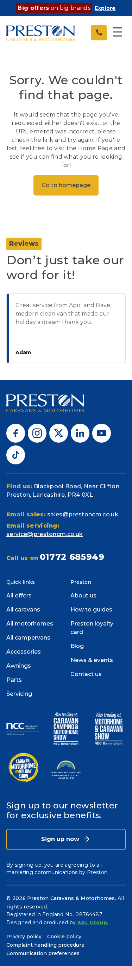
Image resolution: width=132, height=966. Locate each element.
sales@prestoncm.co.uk (82, 514)
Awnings (18, 665)
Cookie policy (64, 936)
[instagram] (37, 432)
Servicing (19, 693)
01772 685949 (72, 557)
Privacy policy (24, 936)
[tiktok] (15, 454)
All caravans (23, 609)
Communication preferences (43, 953)
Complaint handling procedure (45, 945)
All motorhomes (29, 623)
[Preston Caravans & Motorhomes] (41, 32)
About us (83, 595)
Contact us (86, 674)
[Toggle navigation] (117, 32)
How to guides (91, 609)
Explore (105, 8)
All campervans (28, 637)
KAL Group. (92, 922)
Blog (77, 646)
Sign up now (61, 839)
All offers (19, 595)
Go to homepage (66, 185)
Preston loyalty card (91, 627)
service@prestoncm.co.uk (44, 534)
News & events (91, 660)
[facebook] (15, 432)
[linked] (80, 432)
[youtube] (101, 432)
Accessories (23, 651)
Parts (14, 679)
